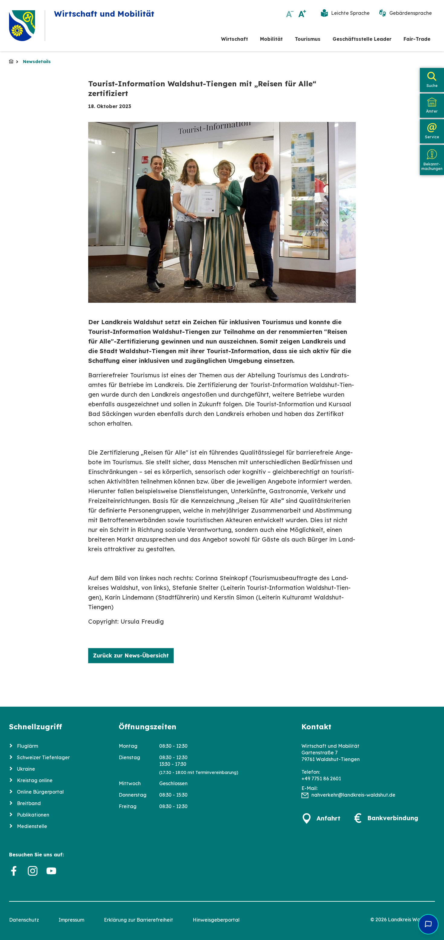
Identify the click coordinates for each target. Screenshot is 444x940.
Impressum (71, 920)
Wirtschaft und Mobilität (11, 61)
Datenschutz (24, 920)
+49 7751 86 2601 (321, 778)
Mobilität (271, 39)
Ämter (432, 111)
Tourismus (307, 39)
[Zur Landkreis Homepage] (22, 25)
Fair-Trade (417, 39)
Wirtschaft (234, 39)
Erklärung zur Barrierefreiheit (138, 920)
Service (432, 137)
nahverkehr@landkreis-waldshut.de (353, 795)
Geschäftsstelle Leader (362, 39)
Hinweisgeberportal (216, 920)
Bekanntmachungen (431, 166)
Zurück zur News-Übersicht (131, 655)
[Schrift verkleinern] (290, 13)
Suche (432, 85)
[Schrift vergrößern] (302, 13)
